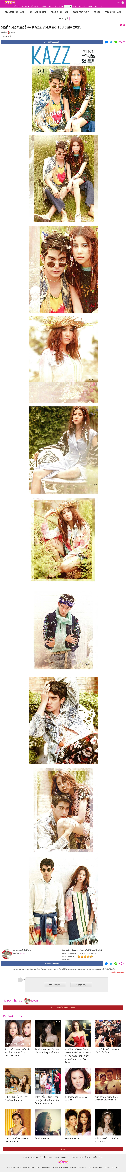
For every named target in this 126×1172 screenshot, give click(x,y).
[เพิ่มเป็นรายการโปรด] (124, 25)
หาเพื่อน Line (58, 6)
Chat (49, 7)
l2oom (12, 32)
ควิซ (74, 6)
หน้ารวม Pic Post (14, 12)
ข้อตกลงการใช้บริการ (14, 1167)
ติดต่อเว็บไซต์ (82, 1167)
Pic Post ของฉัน (37, 12)
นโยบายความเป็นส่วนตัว (31, 1167)
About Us (73, 1167)
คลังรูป (96, 12)
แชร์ (123, 42)
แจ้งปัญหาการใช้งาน (95, 1167)
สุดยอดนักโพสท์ (81, 12)
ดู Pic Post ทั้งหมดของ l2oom (63, 1008)
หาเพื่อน (43, 6)
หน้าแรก (17, 6)
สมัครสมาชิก (81, 985)
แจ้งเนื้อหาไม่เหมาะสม (116, 972)
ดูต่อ (63, 1149)
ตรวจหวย (25, 6)
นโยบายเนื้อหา (45, 1167)
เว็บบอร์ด (34, 6)
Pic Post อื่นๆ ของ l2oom (20, 1000)
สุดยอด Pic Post (59, 12)
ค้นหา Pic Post (113, 12)
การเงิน (89, 6)
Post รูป (63, 18)
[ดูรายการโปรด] (121, 25)
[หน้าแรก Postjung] (10, 2)
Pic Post (68, 7)
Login (55, 984)
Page (96, 7)
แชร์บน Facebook (51, 42)
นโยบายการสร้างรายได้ (60, 1167)
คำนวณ (82, 6)
